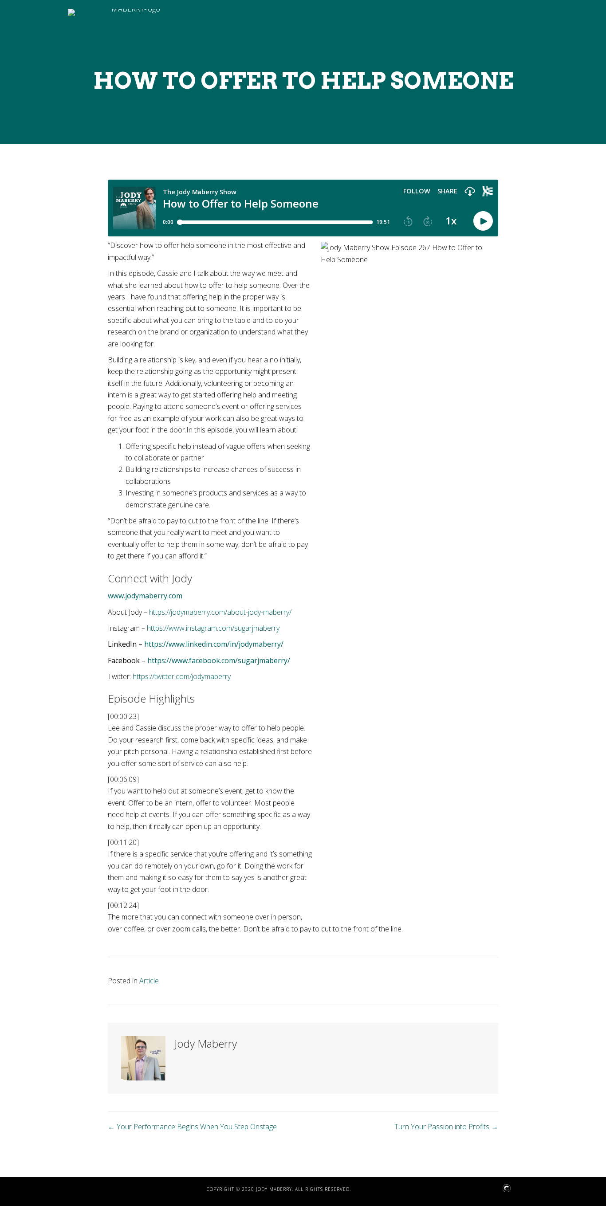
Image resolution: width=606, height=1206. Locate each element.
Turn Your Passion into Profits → (446, 1126)
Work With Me (507, 341)
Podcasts (453, 341)
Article (149, 981)
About (381, 341)
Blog (414, 341)
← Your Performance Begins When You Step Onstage (192, 1126)
